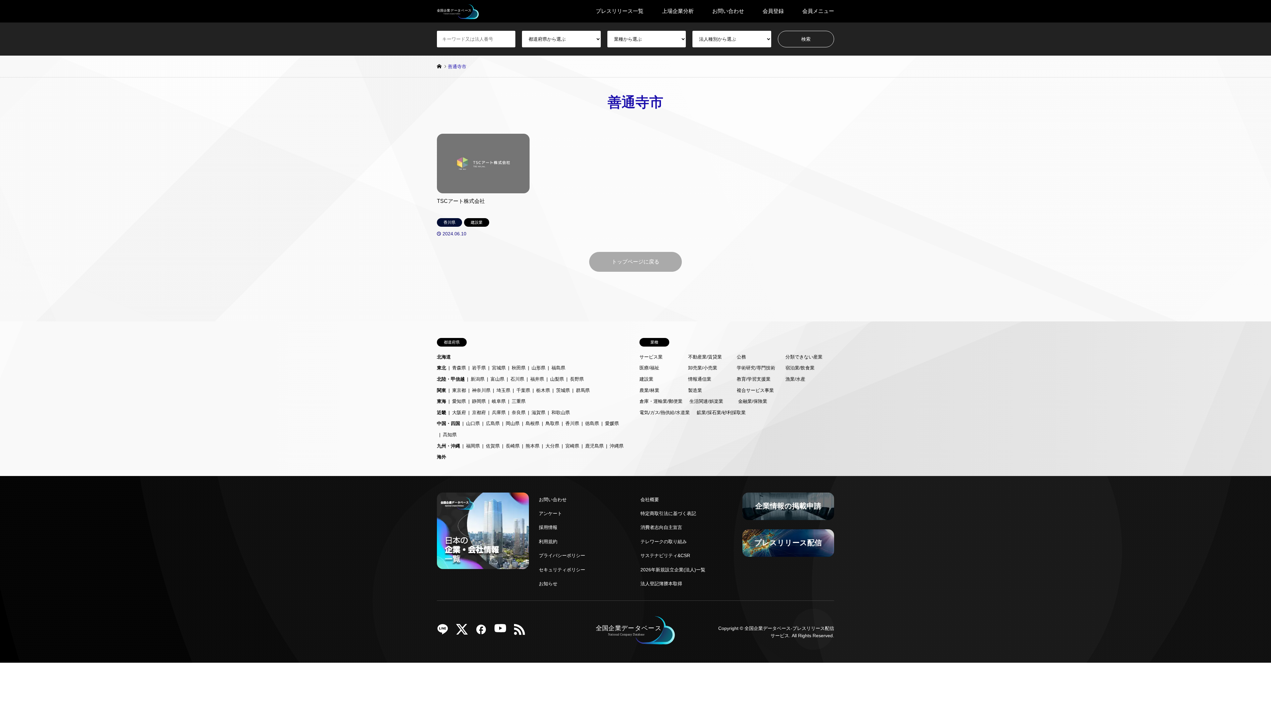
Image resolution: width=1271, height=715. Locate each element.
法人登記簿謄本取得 (661, 583)
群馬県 (583, 390)
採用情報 (548, 527)
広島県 (493, 423)
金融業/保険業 (752, 401)
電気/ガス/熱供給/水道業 (664, 412)
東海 (441, 401)
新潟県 (478, 379)
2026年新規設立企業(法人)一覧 (672, 569)
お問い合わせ (728, 11)
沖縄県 (617, 446)
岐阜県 (499, 401)
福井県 (537, 379)
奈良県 (519, 412)
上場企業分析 (678, 11)
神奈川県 (481, 390)
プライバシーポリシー (562, 555)
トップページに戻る (635, 261)
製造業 (695, 390)
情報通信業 (699, 379)
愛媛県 (612, 423)
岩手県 (479, 367)
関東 (441, 390)
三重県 (519, 401)
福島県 (558, 367)
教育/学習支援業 (754, 379)
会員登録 (773, 11)
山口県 (473, 423)
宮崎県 (572, 446)
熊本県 (533, 446)
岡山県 (513, 423)
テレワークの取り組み (663, 541)
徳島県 (592, 423)
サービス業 (651, 356)
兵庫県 (499, 412)
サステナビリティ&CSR (665, 555)
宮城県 (499, 367)
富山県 (497, 379)
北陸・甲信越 (451, 379)
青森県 (459, 367)
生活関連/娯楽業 (706, 401)
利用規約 (548, 541)
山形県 (538, 367)
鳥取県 (552, 423)
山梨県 (557, 379)
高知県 (450, 434)
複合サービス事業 (755, 390)
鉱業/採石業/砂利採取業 (721, 412)
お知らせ (548, 583)
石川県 (517, 379)
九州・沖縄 (448, 446)
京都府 (479, 412)
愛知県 (459, 401)
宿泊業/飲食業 (800, 367)
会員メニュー (818, 11)
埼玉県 (503, 390)
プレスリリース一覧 (619, 11)
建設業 (646, 379)
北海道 (444, 356)
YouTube (502, 631)
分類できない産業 (804, 356)
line (445, 631)
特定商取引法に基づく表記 (668, 513)
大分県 (552, 446)
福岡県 (473, 446)
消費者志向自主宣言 (661, 527)
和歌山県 (560, 412)
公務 (741, 356)
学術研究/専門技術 (756, 367)
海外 (441, 456)
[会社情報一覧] (483, 531)
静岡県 (479, 401)
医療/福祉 (649, 367)
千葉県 (523, 390)
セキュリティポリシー (562, 569)
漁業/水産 (795, 379)
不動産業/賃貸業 (705, 356)
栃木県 (543, 390)
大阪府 (459, 412)
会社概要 (649, 499)
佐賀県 (493, 446)
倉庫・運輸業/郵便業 (661, 401)
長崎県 (513, 446)
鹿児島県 (594, 446)
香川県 (572, 423)
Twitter (464, 631)
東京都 (459, 390)
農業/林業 (649, 390)
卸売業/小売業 (702, 367)
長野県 (577, 379)
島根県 (533, 423)
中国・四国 (448, 423)
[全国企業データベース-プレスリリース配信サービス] (458, 11)
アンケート (550, 513)
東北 (441, 367)
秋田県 (519, 367)
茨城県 (563, 390)
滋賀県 (538, 412)
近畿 (441, 412)
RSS (522, 631)
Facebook (483, 631)
